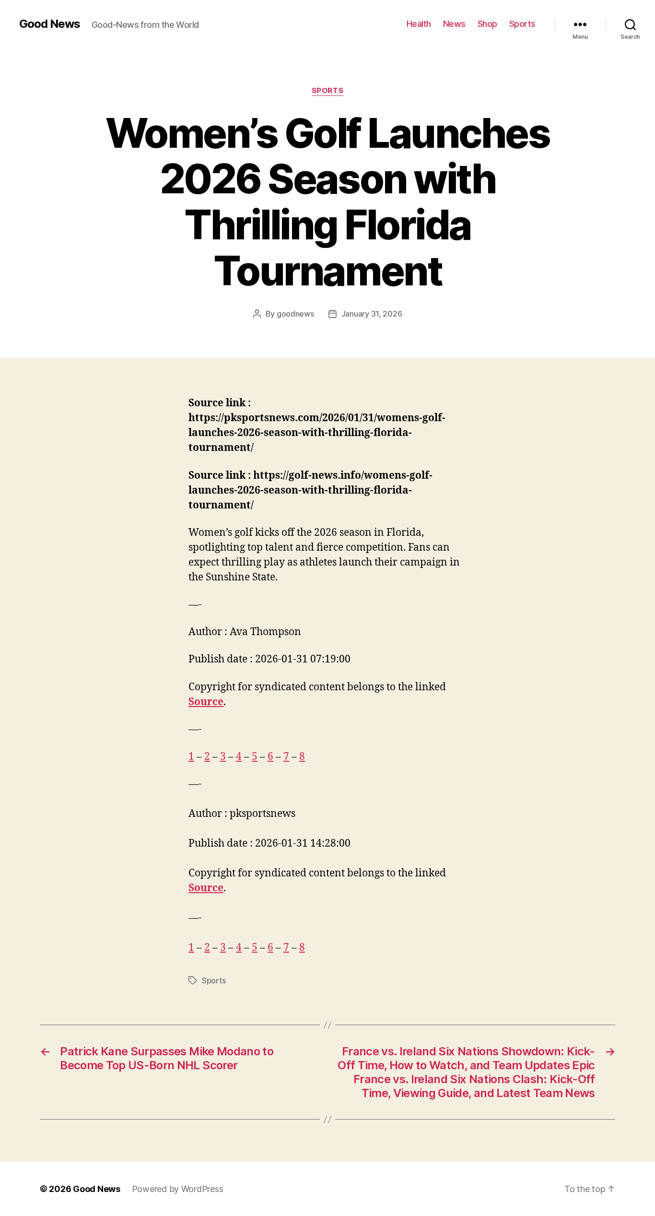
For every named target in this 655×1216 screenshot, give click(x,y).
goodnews (295, 314)
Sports (522, 24)
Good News (49, 24)
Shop (487, 24)
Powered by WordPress (177, 1189)
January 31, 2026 (371, 314)
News (454, 24)
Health (419, 24)
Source (205, 702)
